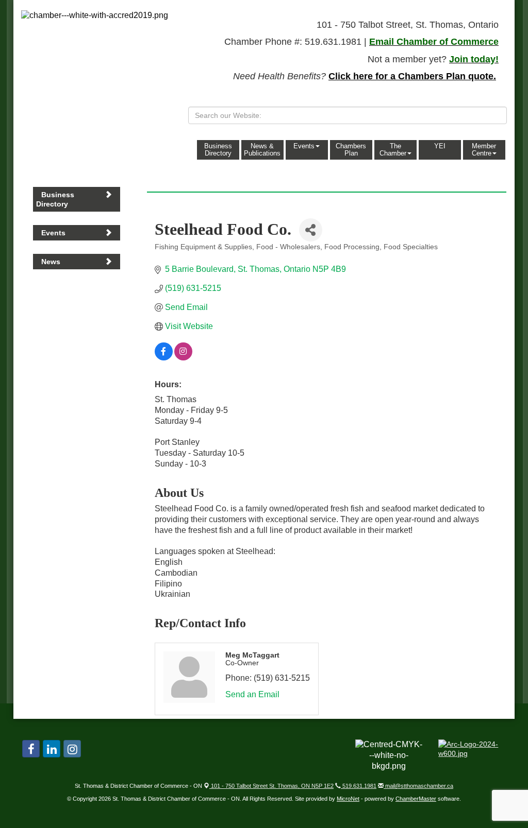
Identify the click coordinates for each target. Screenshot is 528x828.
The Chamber (393, 149)
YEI (440, 146)
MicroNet (348, 799)
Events (304, 146)
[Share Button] (310, 230)
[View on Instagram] (183, 357)
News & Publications (262, 149)
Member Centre (484, 149)
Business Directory (218, 149)
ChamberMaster (415, 799)
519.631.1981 (358, 786)
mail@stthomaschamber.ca (418, 786)
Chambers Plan (351, 149)
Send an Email (252, 694)
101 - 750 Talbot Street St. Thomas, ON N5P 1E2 (271, 786)
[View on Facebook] (164, 357)
